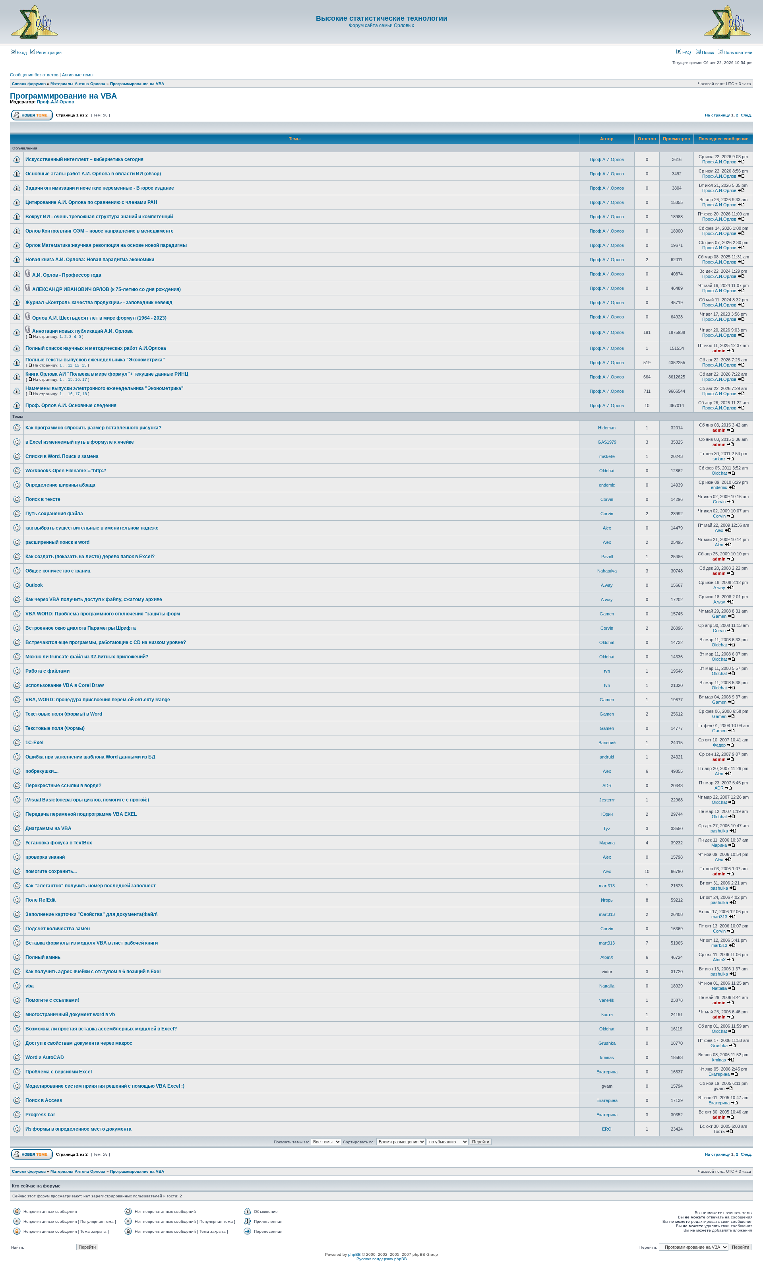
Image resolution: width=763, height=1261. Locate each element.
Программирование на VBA (137, 83)
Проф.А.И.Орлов (55, 101)
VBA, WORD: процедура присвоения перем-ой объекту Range (97, 699)
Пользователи (737, 52)
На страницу (717, 115)
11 (70, 365)
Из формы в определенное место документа (78, 1129)
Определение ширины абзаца (60, 485)
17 (84, 379)
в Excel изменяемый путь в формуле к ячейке (79, 442)
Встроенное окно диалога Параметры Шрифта (80, 628)
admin (719, 350)
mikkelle (607, 456)
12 (77, 365)
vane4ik (606, 1000)
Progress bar (40, 1114)
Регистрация (48, 52)
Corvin (606, 499)
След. (746, 115)
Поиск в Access (43, 1100)
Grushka (607, 1043)
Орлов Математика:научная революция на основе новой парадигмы (106, 245)
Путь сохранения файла (54, 513)
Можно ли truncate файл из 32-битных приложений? (86, 657)
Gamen (607, 613)
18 (84, 394)
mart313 (607, 885)
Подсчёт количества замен (57, 928)
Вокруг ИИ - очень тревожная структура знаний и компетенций (99, 216)
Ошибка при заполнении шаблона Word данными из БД (90, 757)
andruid (607, 757)
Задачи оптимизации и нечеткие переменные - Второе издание (99, 188)
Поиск (707, 52)
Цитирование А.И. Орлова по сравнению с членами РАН (91, 202)
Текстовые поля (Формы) (55, 728)
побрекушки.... (41, 771)
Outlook (34, 585)
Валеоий (607, 742)
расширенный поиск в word (57, 542)
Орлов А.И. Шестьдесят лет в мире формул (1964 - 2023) (99, 318)
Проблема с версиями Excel (58, 1072)
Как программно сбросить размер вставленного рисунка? (93, 428)
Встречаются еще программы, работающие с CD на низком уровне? (105, 642)
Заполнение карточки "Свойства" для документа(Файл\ (91, 914)
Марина (607, 842)
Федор (719, 745)
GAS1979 (607, 442)
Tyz (606, 828)
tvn (607, 671)
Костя (607, 1014)
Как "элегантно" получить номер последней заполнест (90, 886)
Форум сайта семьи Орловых (381, 25)
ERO (607, 1129)
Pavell (607, 556)
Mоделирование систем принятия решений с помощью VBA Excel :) (104, 1086)
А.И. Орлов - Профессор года (66, 275)
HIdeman (607, 427)
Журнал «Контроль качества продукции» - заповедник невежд (98, 302)
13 (84, 365)
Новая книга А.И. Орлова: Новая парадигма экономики (89, 259)
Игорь (607, 900)
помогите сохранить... (51, 871)
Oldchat (606, 470)
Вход (21, 52)
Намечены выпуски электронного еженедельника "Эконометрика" (104, 388)
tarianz (719, 458)
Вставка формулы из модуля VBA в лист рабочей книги (91, 943)
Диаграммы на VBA (48, 828)
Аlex (607, 528)
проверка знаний (45, 857)
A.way (607, 585)
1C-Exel (34, 742)
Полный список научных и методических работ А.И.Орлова (95, 348)
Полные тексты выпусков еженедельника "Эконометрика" (95, 360)
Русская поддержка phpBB (381, 1259)
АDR (607, 785)
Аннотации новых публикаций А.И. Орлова (82, 331)
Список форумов (29, 83)
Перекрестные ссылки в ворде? (63, 785)
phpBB (354, 1254)
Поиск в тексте (42, 499)
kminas (607, 1057)
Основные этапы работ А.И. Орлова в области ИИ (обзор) (93, 174)
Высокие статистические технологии (381, 18)
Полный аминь (42, 957)
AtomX (606, 957)
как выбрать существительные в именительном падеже (92, 528)
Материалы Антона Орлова (77, 83)
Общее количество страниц (57, 571)
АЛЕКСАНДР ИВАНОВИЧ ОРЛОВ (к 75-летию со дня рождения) (106, 289)
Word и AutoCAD (44, 1057)
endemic (607, 485)
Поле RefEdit (40, 900)
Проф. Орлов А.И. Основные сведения (70, 405)
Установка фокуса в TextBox (58, 843)
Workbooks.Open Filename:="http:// (65, 470)
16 (77, 379)
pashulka (719, 830)
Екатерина (607, 1071)
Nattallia (606, 986)
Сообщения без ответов (34, 74)
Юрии (607, 814)
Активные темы (77, 74)
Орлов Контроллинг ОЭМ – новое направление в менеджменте (99, 231)
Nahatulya (607, 570)
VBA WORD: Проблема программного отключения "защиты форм (102, 614)
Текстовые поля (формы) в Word (63, 714)
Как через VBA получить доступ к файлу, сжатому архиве (93, 599)
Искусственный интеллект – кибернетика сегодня (84, 159)
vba (29, 986)
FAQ (686, 52)
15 (70, 379)
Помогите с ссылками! (52, 1000)
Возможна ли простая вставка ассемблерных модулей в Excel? (101, 1029)
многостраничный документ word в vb (70, 1014)
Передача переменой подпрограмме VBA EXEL (81, 814)
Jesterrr (607, 799)
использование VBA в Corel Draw (64, 685)
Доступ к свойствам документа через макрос (78, 1043)
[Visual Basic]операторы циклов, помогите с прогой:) (87, 800)
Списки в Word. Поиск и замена (62, 456)
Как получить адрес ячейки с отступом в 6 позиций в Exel (93, 971)
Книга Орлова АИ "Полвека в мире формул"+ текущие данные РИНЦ (106, 374)
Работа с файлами (47, 671)
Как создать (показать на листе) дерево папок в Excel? (90, 556)
